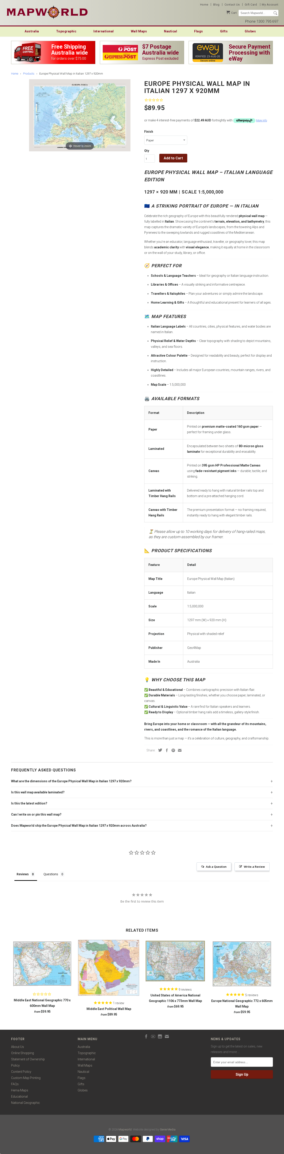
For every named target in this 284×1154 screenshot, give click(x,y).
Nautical (170, 31)
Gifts (224, 31)
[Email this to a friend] (178, 750)
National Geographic (25, 1103)
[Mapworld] (47, 11)
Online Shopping (22, 1053)
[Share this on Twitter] (159, 750)
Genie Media (168, 1129)
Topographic (66, 31)
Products (28, 73)
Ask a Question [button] (216, 867)
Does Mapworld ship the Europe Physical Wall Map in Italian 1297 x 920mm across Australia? (79, 825)
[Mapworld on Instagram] (160, 1036)
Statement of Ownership (28, 1059)
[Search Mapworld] (275, 13)
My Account (270, 4)
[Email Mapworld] (167, 1036)
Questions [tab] (50, 874)
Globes (250, 31)
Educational (19, 1096)
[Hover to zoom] (79, 115)
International (103, 31)
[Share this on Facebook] (166, 750)
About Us (17, 1047)
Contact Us (232, 4)
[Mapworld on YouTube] (153, 1036)
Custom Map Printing (26, 1078)
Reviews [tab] (23, 874)
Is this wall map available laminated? (38, 792)
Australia (32, 31)
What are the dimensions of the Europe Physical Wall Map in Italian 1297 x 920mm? (71, 781)
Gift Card (251, 4)
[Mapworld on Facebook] (146, 1036)
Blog (216, 4)
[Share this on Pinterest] (172, 750)
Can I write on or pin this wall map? (36, 814)
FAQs (15, 1084)
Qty (146, 150)
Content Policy (21, 1071)
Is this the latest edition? (29, 803)
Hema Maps (19, 1090)
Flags (198, 31)
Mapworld (125, 1129)
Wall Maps (139, 31)
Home (204, 4)
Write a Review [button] (254, 867)
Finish (148, 131)
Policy (15, 1065)
